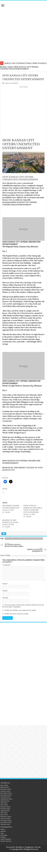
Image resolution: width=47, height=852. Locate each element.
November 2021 (6, 822)
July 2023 (3, 803)
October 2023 (5, 797)
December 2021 (6, 821)
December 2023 (6, 793)
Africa (2, 829)
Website (5, 598)
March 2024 (4, 787)
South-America (5, 841)
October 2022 (5, 809)
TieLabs (38, 847)
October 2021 (5, 824)
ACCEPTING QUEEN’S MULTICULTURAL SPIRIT (14, 545)
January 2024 (5, 791)
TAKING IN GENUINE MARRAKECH (34, 549)
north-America (5, 839)
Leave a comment (11, 83)
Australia (3, 835)
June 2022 (4, 815)
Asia (2, 833)
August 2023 (5, 801)
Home (4, 67)
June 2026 (4, 785)
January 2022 (5, 819)
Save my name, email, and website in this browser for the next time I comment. (23, 606)
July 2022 (3, 813)
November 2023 (6, 795)
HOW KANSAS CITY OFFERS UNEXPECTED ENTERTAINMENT (24, 538)
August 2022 (5, 811)
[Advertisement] (23, 33)
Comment (6, 565)
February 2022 (5, 817)
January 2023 (5, 807)
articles (10, 67)
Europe (3, 837)
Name (5, 584)
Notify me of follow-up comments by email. (20, 610)
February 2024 (5, 789)
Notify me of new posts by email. (16, 614)
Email (5, 591)
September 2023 (6, 799)
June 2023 (4, 805)
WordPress (20, 847)
